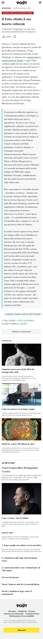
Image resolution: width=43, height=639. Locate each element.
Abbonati (21, 630)
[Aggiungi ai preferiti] (15, 36)
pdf (12, 63)
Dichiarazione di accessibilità (21, 616)
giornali (12, 320)
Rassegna (6, 8)
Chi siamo (12, 611)
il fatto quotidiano (25, 320)
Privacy (32, 611)
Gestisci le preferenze (13, 614)
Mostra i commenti (21, 331)
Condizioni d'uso (32, 614)
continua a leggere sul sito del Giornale (22, 313)
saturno (23, 324)
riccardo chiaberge (10, 324)
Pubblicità (22, 611)
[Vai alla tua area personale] (40, 2)
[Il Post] (21, 2)
